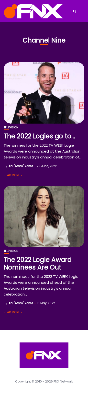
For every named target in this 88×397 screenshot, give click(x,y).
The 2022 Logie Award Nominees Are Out (38, 263)
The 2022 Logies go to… (39, 136)
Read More (12, 175)
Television (11, 127)
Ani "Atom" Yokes (21, 166)
